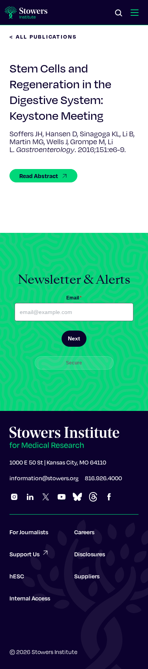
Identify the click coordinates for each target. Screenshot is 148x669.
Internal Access (29, 598)
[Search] (119, 13)
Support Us (24, 554)
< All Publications (43, 36)
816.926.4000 (103, 477)
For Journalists (28, 531)
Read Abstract (38, 175)
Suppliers (86, 576)
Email (74, 298)
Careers (84, 531)
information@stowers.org (44, 477)
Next (74, 338)
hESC (16, 576)
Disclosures (89, 554)
